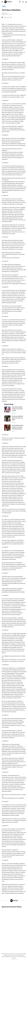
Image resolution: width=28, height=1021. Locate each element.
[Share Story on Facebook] (2, 17)
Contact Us (14, 958)
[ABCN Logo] (8, 2)
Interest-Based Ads (19, 955)
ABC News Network (5, 953)
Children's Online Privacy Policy (10, 955)
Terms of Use (15, 956)
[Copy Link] (11, 17)
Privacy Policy (12, 953)
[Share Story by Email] (8, 17)
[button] (2, 2)
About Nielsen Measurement (7, 956)
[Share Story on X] (5, 17)
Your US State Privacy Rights (20, 953)
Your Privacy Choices (22, 956)
